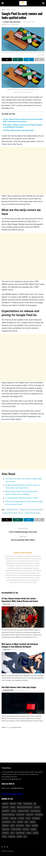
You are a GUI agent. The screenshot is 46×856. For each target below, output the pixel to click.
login (8, 727)
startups (5, 833)
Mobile (14, 10)
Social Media (16, 829)
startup (33, 829)
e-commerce (35, 811)
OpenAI (34, 825)
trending (12, 836)
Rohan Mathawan (8, 690)
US (25, 836)
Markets (5, 825)
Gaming (13, 818)
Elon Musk (20, 814)
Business (6, 811)
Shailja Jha (6, 604)
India (28, 818)
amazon (5, 807)
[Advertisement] (23, 171)
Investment (6, 822)
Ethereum (29, 814)
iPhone (20, 822)
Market (32, 822)
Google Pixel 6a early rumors (13, 513)
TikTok (35, 833)
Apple (13, 807)
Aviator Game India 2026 (12, 794)
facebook (39, 814)
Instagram (36, 818)
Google (21, 818)
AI (35, 803)
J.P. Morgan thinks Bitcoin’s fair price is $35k (21, 498)
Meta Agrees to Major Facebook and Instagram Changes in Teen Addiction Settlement (22, 125)
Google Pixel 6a (12, 510)
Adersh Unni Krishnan (12, 22)
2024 (19, 803)
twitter (19, 836)
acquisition (27, 803)
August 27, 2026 (16, 604)
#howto (12, 803)
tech (12, 833)
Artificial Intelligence (25, 807)
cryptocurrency (23, 811)
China (13, 811)
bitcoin (37, 807)
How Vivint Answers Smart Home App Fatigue (18, 130)
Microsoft (20, 825)
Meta (12, 825)
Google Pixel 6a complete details (31, 510)
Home (3, 10)
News (28, 825)
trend (4, 836)
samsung (6, 829)
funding (5, 818)
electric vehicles (8, 814)
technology (20, 833)
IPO (26, 822)
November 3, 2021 (29, 22)
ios (14, 822)
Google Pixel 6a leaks (32, 513)
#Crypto (5, 803)
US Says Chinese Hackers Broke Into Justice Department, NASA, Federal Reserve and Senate (23, 120)
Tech (8, 10)
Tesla (29, 833)
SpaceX (25, 829)
